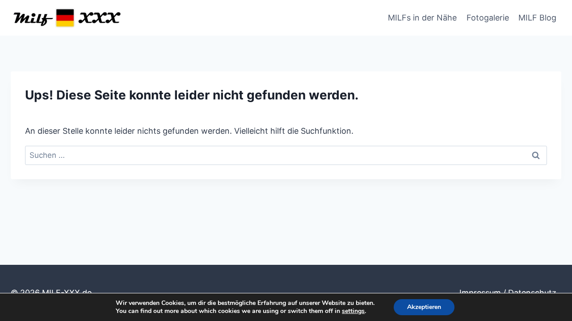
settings (353, 311)
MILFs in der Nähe (422, 17)
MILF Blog (537, 17)
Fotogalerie (488, 17)
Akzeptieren (424, 307)
